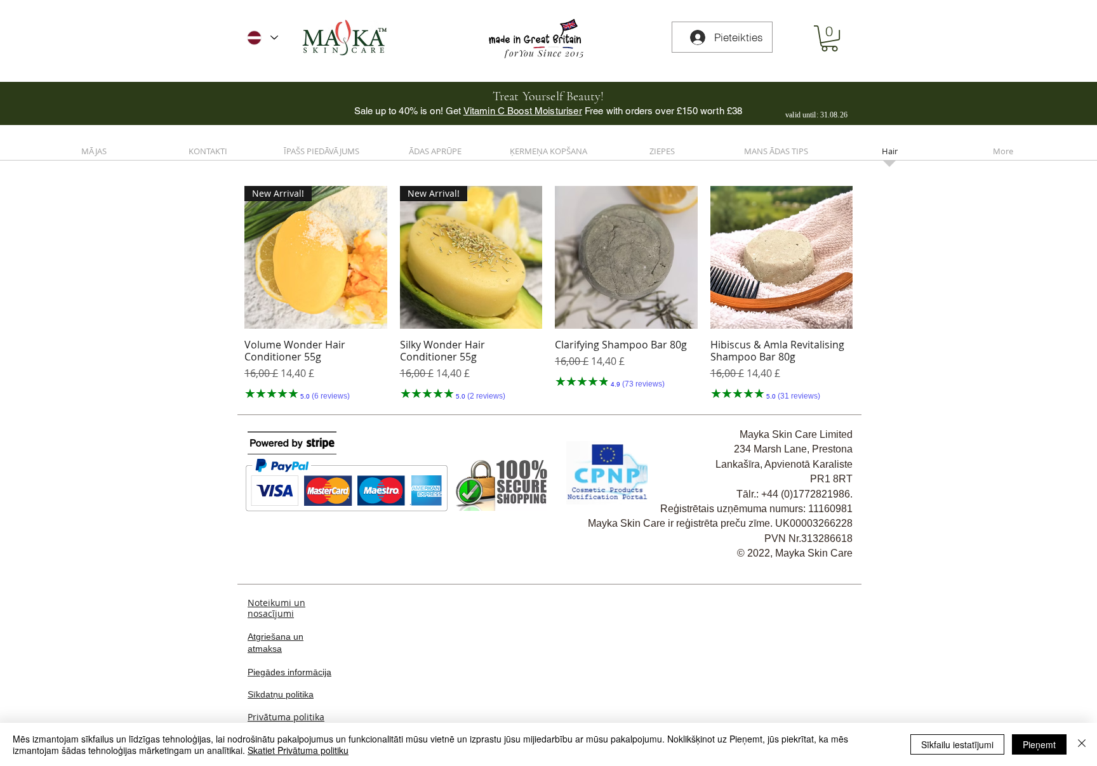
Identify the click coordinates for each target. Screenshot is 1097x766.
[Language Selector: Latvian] (262, 37)
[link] (829, 38)
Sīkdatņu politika (281, 694)
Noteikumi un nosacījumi (276, 608)
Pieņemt (1039, 744)
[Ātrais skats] (626, 257)
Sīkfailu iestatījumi (957, 744)
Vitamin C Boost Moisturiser (522, 110)
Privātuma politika (286, 717)
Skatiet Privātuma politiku (298, 750)
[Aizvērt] (1081, 744)
